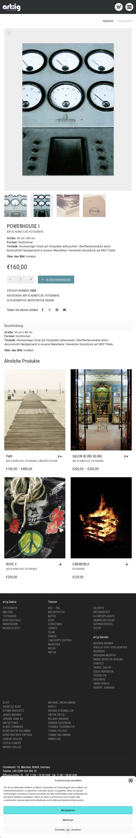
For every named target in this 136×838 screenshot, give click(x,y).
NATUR (52, 561)
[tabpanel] (15, 114)
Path (9, 365)
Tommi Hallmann (59, 643)
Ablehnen (68, 820)
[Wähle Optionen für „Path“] (61, 364)
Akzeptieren (68, 810)
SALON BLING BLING (87, 365)
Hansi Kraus (101, 592)
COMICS (52, 536)
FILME (51, 540)
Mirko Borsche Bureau (108, 568)
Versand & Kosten (78, 695)
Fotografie (10, 516)
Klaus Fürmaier (13, 635)
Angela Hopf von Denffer (110, 555)
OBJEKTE (98, 516)
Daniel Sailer (102, 576)
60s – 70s (54, 516)
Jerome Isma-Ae (13, 627)
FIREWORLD (80, 473)
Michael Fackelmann (61, 611)
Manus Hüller (12, 655)
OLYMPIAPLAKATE (104, 524)
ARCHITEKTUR (35, 209)
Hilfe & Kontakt (55, 695)
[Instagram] (126, 704)
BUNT (51, 528)
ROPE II (11, 473)
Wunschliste (11, 536)
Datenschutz (26, 695)
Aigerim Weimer (103, 551)
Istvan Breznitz (13, 619)
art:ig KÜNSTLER (17, 140)
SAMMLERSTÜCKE (104, 528)
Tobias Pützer (57, 639)
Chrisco (98, 572)
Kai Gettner (10, 631)
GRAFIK (52, 545)
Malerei (8, 520)
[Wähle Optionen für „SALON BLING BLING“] (127, 364)
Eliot (6, 611)
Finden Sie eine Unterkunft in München (24, 699)
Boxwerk (99, 560)
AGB (40, 695)
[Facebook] (121, 704)
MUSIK (52, 557)
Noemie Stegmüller (60, 619)
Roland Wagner (58, 627)
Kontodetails (12, 528)
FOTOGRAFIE (36, 140)
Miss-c (52, 615)
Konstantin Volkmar (16, 639)
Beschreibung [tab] (13, 234)
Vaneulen (54, 647)
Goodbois (99, 588)
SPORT (97, 536)
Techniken (9, 524)
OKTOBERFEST (101, 520)
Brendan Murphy (104, 564)
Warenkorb (10, 532)
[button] (130, 780)
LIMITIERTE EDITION (47, 369)
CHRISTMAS (55, 532)
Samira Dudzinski (59, 631)
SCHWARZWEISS (103, 532)
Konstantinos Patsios (17, 643)
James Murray (12, 623)
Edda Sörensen (103, 580)
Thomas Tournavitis (61, 635)
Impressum (9, 695)
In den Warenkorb (58, 188)
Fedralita (99, 584)
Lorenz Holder (12, 647)
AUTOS (52, 524)
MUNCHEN (54, 552)
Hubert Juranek (103, 596)
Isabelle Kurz (12, 615)
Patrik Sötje (56, 623)
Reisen (49, 209)
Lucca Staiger (12, 651)
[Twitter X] (131, 704)
